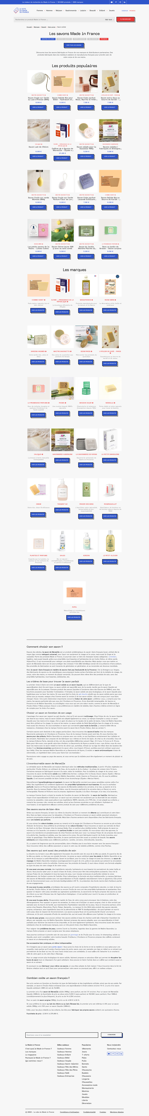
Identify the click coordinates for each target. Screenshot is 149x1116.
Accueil (29, 27)
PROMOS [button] (132, 10)
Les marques (30, 1052)
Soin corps (51, 27)
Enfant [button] (102, 10)
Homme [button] (49, 10)
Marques (36, 27)
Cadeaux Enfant (64, 1055)
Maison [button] (59, 10)
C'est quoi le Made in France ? (38, 1049)
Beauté (43, 27)
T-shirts (85, 1055)
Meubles (85, 1097)
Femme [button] (40, 10)
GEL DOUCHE (93, 39)
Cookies (103, 1112)
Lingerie (85, 1079)
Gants (84, 1067)
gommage (74, 935)
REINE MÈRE (38, 244)
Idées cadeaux (63, 1045)
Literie (85, 1100)
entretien (112, 657)
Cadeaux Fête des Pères (67, 1070)
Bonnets (85, 1064)
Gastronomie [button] (71, 10)
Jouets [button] (112, 10)
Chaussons (86, 1076)
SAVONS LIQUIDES (64, 39)
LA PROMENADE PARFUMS (110, 244)
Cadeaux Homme (64, 1052)
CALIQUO (38, 144)
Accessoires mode (89, 1085)
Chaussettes (87, 1082)
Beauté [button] (93, 10)
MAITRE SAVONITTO (38, 95)
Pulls (84, 1061)
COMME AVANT (62, 95)
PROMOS (104, 39)
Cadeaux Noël (63, 1073)
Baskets (85, 1073)
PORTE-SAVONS (79, 39)
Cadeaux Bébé (63, 1058)
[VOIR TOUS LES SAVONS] (74, 48)
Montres (85, 1091)
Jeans (84, 1052)
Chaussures (87, 1070)
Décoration (86, 1103)
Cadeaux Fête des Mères (67, 1067)
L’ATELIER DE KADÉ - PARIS (110, 95)
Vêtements (86, 1049)
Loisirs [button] (83, 10)
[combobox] (59, 19)
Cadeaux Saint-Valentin (67, 1064)
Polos (84, 1058)
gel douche (83, 694)
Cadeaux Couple (64, 1061)
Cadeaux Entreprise (65, 1076)
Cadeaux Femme (64, 1049)
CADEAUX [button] (125, 10)
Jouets (84, 1094)
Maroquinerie (88, 1088)
